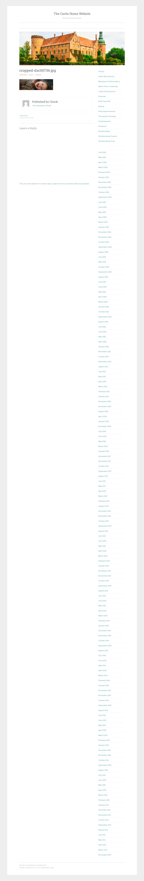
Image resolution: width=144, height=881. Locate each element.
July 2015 (102, 596)
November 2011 (104, 815)
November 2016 (104, 516)
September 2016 (104, 526)
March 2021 (102, 386)
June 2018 (102, 436)
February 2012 (104, 800)
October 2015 (103, 581)
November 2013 (104, 695)
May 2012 (102, 785)
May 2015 (102, 605)
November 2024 (104, 237)
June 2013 (102, 720)
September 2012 (104, 765)
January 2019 (103, 421)
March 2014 (102, 675)
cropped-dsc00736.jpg (26, 117)
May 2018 (102, 441)
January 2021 (103, 396)
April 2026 (102, 162)
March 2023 (103, 302)
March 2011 (102, 850)
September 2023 (105, 272)
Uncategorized (104, 121)
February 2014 (104, 680)
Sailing (101, 106)
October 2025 (103, 192)
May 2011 (102, 840)
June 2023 (102, 287)
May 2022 (102, 336)
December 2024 (104, 232)
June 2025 (102, 207)
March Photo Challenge (108, 86)
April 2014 (102, 670)
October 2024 (103, 242)
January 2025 (103, 227)
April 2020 (102, 416)
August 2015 (103, 591)
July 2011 (102, 835)
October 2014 (103, 640)
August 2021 (103, 366)
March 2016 (103, 556)
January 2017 (103, 506)
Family (101, 71)
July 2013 (102, 715)
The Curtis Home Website (72, 14)
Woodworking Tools (106, 141)
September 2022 (105, 317)
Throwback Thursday (107, 116)
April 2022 (102, 342)
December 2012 (104, 750)
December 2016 (104, 511)
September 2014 (104, 645)
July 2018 (102, 431)
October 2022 (103, 312)
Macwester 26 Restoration (109, 81)
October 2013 (103, 700)
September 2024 (105, 247)
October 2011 (103, 820)
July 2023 (102, 282)
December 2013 (104, 690)
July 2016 (102, 536)
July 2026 (102, 152)
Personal (102, 96)
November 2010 (104, 855)
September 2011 (104, 825)
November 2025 (104, 187)
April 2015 (102, 611)
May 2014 (102, 665)
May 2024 (102, 262)
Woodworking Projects (107, 136)
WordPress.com (47, 868)
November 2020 (104, 406)
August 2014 (103, 650)
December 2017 (104, 456)
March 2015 (102, 615)
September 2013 (104, 705)
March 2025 (103, 222)
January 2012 (103, 805)
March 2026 (103, 167)
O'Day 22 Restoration (106, 91)
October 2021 (103, 356)
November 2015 (104, 576)
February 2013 (104, 740)
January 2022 (103, 346)
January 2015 (103, 625)
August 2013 (103, 710)
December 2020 (104, 401)
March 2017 (102, 496)
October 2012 (103, 760)
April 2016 (102, 551)
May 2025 (102, 212)
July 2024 (102, 257)
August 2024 (103, 252)
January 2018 (103, 451)
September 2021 (104, 361)
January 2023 (103, 307)
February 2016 (104, 561)
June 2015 (102, 601)
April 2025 (102, 217)
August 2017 (103, 476)
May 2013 (102, 725)
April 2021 (102, 381)
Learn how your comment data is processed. (71, 183)
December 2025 (104, 182)
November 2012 (104, 755)
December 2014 (104, 630)
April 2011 (102, 845)
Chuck (38, 75)
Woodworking (104, 131)
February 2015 (104, 621)
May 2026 (102, 157)
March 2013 (102, 735)
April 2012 (102, 790)
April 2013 (102, 730)
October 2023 (103, 267)
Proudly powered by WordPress (33, 865)
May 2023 (102, 292)
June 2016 (102, 541)
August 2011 (103, 830)
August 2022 (103, 322)
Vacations (102, 126)
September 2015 (104, 586)
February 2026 (104, 172)
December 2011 (104, 810)
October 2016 (103, 521)
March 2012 (102, 795)
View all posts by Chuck (41, 105)
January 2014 (103, 685)
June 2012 (102, 780)
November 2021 (104, 351)
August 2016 (103, 531)
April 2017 (102, 491)
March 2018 (103, 446)
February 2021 (104, 391)
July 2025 (102, 202)
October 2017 (103, 466)
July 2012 (102, 775)
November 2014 (104, 635)
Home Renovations (106, 76)
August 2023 (103, 277)
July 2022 (102, 327)
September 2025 (105, 197)
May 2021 (102, 376)
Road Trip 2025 (104, 101)
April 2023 (102, 297)
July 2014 (102, 655)
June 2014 (102, 660)
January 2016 (103, 566)
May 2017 (102, 486)
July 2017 (102, 481)
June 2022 (102, 332)
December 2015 (104, 571)
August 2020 (103, 411)
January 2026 (103, 177)
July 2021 (102, 371)
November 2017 (104, 461)
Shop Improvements (106, 111)
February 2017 (104, 501)
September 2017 (104, 471)
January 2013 (103, 745)
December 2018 (104, 426)
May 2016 (102, 546)
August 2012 (103, 770)
